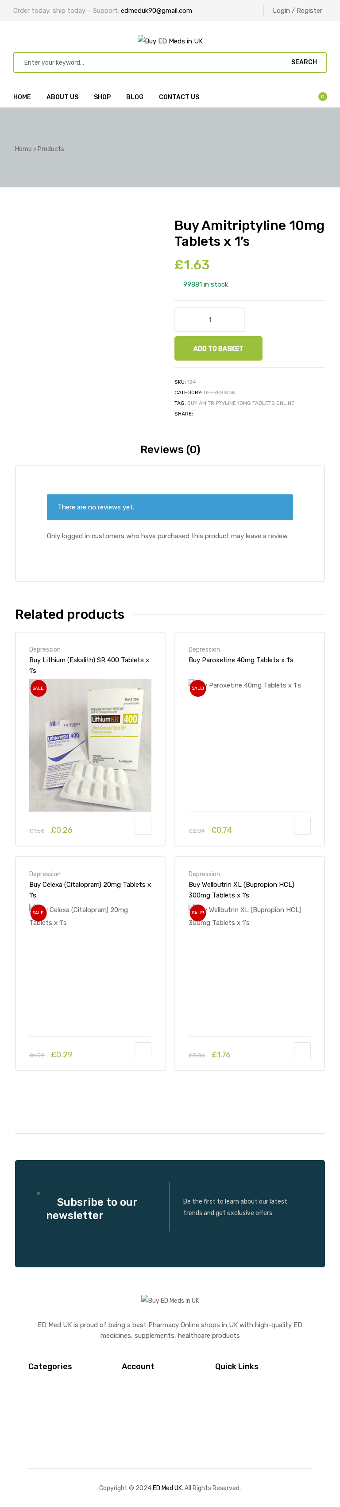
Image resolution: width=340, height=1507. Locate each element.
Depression (220, 392)
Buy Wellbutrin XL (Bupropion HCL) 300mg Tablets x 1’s (241, 890)
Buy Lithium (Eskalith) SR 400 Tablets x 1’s (89, 665)
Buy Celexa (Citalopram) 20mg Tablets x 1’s (90, 890)
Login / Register (297, 11)
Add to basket (218, 348)
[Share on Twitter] (210, 413)
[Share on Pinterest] (241, 413)
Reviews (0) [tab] (170, 449)
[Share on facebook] (199, 413)
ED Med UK (167, 1487)
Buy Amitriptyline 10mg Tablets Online (240, 403)
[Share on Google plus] (231, 413)
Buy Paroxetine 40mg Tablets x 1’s (241, 660)
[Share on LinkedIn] (220, 413)
